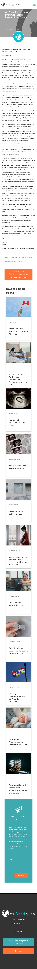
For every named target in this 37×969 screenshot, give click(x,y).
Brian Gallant (16, 257)
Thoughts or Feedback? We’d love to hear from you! (18, 274)
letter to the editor (25, 257)
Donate (18, 951)
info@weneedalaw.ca (18, 919)
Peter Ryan (12, 261)
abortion (11, 257)
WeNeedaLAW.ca (19, 261)
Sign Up (21, 875)
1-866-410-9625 (16, 923)
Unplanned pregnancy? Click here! (18, 942)
